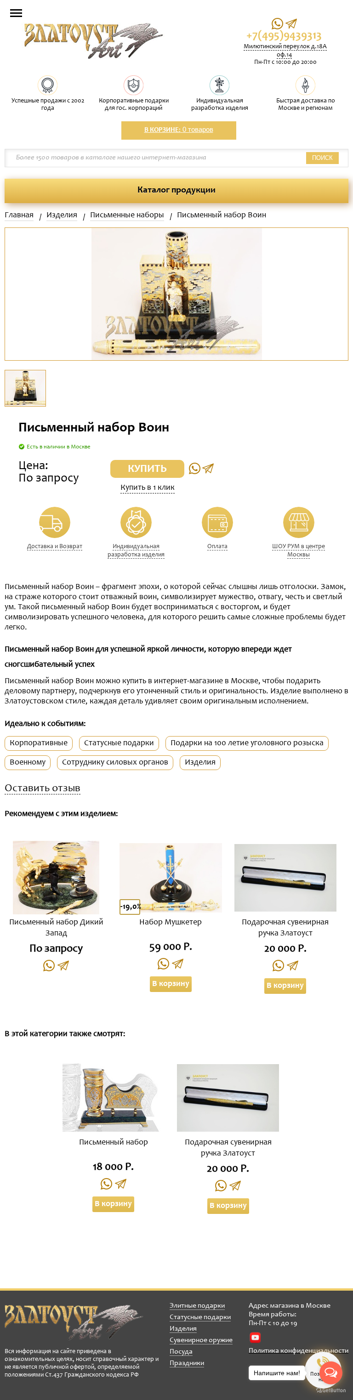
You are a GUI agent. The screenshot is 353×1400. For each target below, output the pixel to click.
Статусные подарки (119, 743)
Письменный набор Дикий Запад (56, 928)
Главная (19, 215)
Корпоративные (39, 743)
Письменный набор (113, 1143)
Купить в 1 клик (147, 488)
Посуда (181, 1351)
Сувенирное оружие (201, 1340)
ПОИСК (322, 157)
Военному (28, 763)
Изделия (61, 215)
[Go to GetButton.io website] (331, 1391)
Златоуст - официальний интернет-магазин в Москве (74, 1322)
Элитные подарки (197, 1305)
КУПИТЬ (147, 469)
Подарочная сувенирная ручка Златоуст (285, 928)
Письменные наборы (127, 215)
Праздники (187, 1363)
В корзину (170, 984)
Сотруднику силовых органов (115, 763)
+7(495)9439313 (284, 36)
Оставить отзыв (42, 789)
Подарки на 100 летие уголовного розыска (247, 743)
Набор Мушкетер (170, 922)
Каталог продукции (176, 190)
